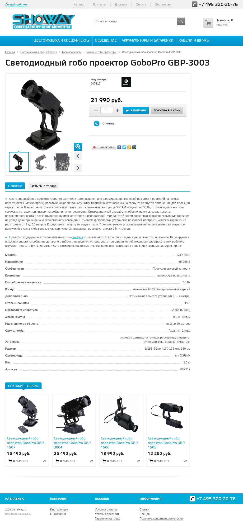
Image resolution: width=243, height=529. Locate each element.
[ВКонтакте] (119, 147)
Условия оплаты (106, 509)
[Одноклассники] (129, 147)
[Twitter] (124, 147)
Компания (58, 499)
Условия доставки (107, 514)
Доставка (121, 4)
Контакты (99, 4)
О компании (58, 514)
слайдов (77, 237)
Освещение (106, 41)
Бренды (145, 514)
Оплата (141, 4)
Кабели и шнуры (194, 41)
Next (78, 168)
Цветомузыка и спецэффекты (62, 41)
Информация (151, 499)
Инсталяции (163, 4)
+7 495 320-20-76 (218, 4)
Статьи (144, 509)
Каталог (79, 4)
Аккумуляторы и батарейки (147, 41)
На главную (14, 499)
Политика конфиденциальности (161, 518)
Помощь (102, 499)
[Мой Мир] (134, 147)
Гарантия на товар (107, 518)
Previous (78, 156)
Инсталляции (59, 509)
